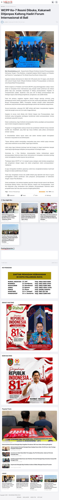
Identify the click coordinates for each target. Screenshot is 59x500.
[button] (2, 2)
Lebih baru (4, 262)
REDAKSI (19, 497)
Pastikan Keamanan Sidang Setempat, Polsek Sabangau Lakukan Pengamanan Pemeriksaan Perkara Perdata (10, 239)
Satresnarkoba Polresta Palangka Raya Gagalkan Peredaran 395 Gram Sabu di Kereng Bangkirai (27, 444)
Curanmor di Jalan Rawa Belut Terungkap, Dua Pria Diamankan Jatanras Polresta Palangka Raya (32, 453)
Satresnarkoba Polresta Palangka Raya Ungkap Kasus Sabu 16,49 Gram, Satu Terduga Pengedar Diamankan (33, 447)
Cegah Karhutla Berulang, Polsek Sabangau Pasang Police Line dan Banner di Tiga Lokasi (28, 217)
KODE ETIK (33, 497)
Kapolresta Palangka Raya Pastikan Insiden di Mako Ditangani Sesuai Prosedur (31, 464)
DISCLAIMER (26, 497)
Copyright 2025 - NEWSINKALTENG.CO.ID (10, 495)
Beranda (3, 6)
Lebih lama (54, 262)
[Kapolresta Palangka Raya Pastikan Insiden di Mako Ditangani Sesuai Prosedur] (6, 466)
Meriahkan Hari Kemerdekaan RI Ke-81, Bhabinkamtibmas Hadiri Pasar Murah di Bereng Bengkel (48, 217)
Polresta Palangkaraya (11, 6)
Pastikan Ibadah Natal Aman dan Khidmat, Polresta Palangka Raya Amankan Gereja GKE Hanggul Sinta (33, 459)
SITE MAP (39, 497)
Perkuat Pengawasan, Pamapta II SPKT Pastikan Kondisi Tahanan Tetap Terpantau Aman (9, 217)
